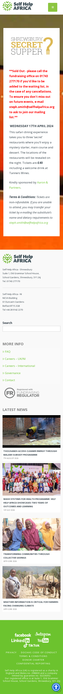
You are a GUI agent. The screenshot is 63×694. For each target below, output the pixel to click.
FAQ (7, 351)
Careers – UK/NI (15, 358)
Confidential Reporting (33, 663)
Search (7, 323)
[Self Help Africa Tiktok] (31, 645)
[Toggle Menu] (52, 7)
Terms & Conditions (33, 656)
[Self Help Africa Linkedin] (20, 640)
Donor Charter (33, 659)
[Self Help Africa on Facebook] (23, 634)
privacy (11, 652)
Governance (12, 373)
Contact (10, 380)
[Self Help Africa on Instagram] (43, 634)
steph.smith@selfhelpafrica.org (31, 107)
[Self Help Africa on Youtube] (43, 640)
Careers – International (20, 366)
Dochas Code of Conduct (39, 652)
